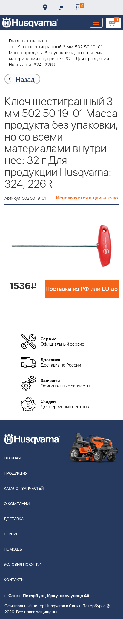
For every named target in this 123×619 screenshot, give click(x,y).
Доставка (45, 7)
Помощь (13, 549)
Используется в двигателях (87, 198)
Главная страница (28, 41)
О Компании (17, 504)
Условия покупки (22, 564)
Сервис (11, 534)
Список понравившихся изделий (78, 7)
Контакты (61, 7)
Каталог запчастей (24, 489)
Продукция (15, 473)
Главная (12, 458)
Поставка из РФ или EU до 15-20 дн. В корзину (82, 289)
